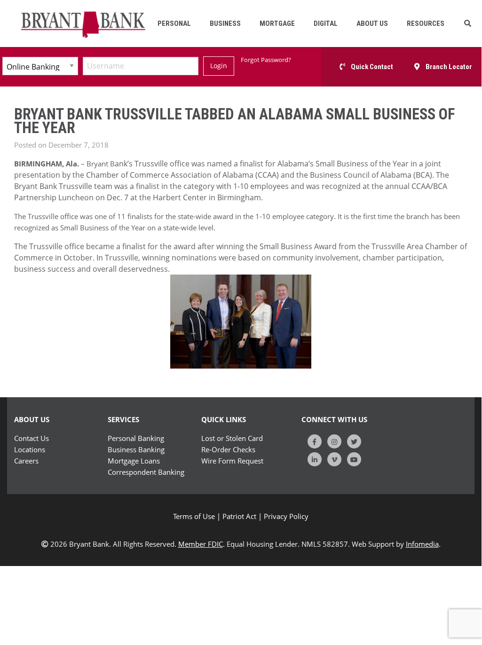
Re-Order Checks (228, 449)
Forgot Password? (266, 59)
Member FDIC (200, 544)
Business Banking (136, 449)
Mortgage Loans (134, 460)
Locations (29, 449)
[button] (468, 23)
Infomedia (422, 544)
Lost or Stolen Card (232, 438)
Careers (26, 460)
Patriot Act (239, 516)
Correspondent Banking (146, 472)
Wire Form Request (232, 460)
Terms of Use (194, 516)
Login (218, 65)
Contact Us (31, 438)
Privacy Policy (286, 516)
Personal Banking (136, 438)
